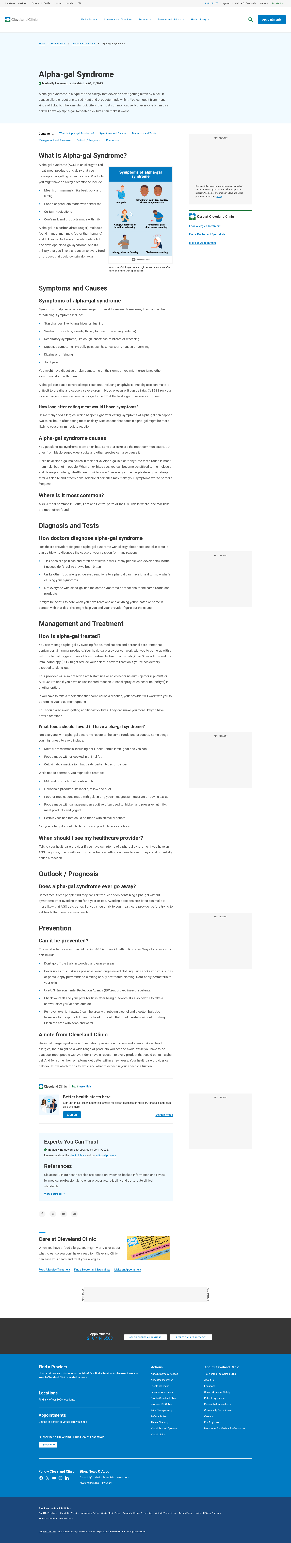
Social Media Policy (110, 1513)
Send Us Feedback (48, 1513)
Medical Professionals (245, 3)
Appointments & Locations (145, 1337)
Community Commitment (218, 1410)
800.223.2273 (211, 3)
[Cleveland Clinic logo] (53, 1086)
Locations (209, 1386)
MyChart (226, 3)
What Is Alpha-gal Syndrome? (76, 133)
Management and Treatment (55, 140)
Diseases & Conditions (83, 43)
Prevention (112, 140)
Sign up (72, 1114)
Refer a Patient (159, 1416)
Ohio (80, 3)
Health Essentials (104, 1477)
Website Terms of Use (165, 1513)
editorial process (106, 1155)
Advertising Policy (90, 1513)
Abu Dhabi (22, 3)
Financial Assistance (162, 1392)
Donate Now (278, 3)
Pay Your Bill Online (161, 1404)
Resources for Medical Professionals (225, 1428)
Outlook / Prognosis (89, 140)
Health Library (58, 43)
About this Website (69, 1513)
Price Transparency (161, 1410)
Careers (264, 3)
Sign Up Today (48, 1444)
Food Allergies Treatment (204, 226)
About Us (209, 1379)
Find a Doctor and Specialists (207, 234)
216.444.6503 (100, 1338)
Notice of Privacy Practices (208, 1513)
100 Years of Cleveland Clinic (220, 1373)
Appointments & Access (164, 1373)
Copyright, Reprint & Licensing (137, 1513)
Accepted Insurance (162, 1379)
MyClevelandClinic (90, 1482)
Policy (219, 196)
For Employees (212, 1422)
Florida (47, 3)
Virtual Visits (158, 1434)
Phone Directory (160, 1422)
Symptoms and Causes (113, 133)
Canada (35, 3)
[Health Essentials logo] (81, 1086)
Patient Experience (214, 1398)
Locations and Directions (118, 19)
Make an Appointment (202, 242)
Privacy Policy (185, 1513)
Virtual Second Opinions (164, 1428)
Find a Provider (89, 19)
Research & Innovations (217, 1404)
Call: (47, 1531)
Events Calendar (160, 1386)
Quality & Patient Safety (217, 1392)
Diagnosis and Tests (144, 133)
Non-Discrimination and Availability (56, 1518)
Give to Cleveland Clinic (163, 1398)
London (58, 3)
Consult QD (86, 1477)
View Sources (53, 1193)
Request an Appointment (191, 1337)
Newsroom (123, 1477)
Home (42, 43)
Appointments (272, 19)
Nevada (69, 3)
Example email (164, 1114)
